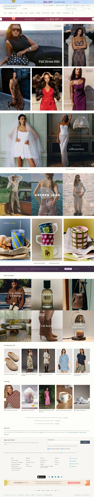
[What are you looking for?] (82, 8)
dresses (41, 432)
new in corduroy (47, 213)
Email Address (51, 439)
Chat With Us (74, 466)
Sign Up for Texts (75, 463)
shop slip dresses (25, 69)
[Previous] (1, 19)
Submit (85, 442)
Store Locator (74, 458)
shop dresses (58, 25)
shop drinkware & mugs (54, 263)
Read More (6, 434)
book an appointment (70, 169)
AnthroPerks (74, 461)
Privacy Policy (61, 452)
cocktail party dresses (73, 432)
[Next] (93, 19)
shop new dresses (57, 69)
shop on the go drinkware (39, 263)
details (19, 5)
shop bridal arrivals (23, 169)
